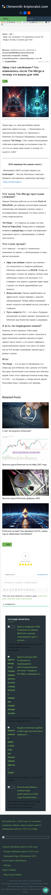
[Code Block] (24, 589)
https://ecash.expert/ (12, 181)
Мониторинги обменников (14, 860)
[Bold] (4, 589)
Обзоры (7, 865)
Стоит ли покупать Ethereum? (16, 431)
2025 (8, 544)
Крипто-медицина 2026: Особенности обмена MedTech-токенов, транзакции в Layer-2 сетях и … (28, 633)
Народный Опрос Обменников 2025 (20, 856)
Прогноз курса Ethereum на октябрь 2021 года (24, 464)
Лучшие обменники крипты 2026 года (19, 846)
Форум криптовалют (12, 874)
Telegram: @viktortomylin (31, 889)
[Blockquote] (21, 589)
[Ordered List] (15, 589)
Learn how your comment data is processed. (24, 597)
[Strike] (13, 589)
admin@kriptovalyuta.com (11, 889)
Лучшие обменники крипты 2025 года (20, 851)
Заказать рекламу (36, 886)
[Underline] (10, 589)
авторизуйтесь (42, 574)
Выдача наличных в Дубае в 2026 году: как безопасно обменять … (30, 731)
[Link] (27, 589)
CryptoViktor (10, 62)
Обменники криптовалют (18, 881)
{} (30, 590)
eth (6, 81)
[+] (33, 590)
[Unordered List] (18, 589)
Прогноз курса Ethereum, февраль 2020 (21, 498)
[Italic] (7, 589)
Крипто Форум (9, 869)
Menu (6, 19)
